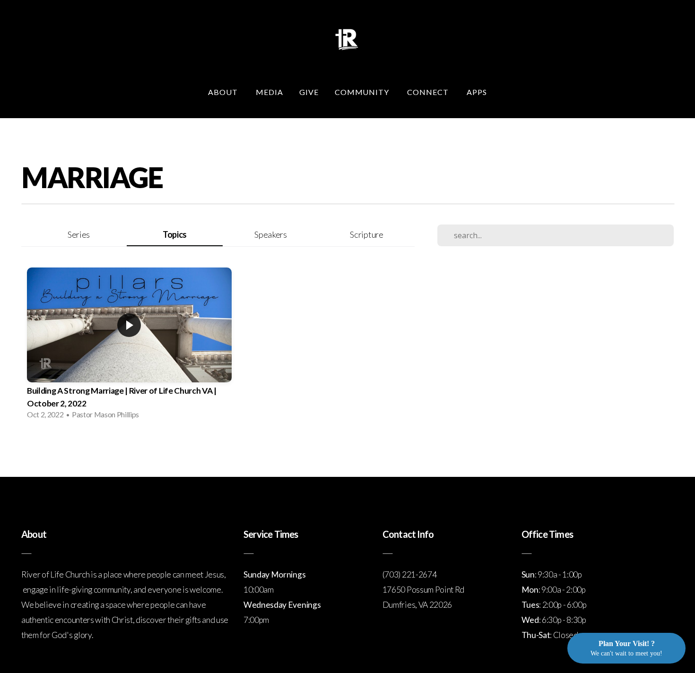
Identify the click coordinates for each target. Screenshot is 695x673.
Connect (429, 91)
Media (269, 91)
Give (309, 91)
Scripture (366, 234)
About (224, 91)
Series (79, 234)
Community (363, 91)
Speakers (270, 234)
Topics (175, 234)
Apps (477, 91)
